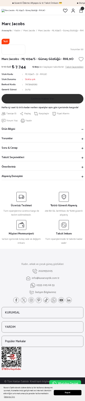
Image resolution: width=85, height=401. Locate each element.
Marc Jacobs (13, 24)
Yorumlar (7, 138)
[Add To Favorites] (81, 59)
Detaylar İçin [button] (9, 397)
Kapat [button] (67, 392)
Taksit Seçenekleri (13, 157)
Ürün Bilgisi (8, 129)
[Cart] (81, 10)
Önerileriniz (9, 167)
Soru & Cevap (10, 148)
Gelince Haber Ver (42, 98)
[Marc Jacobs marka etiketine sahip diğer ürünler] (13, 49)
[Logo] (23, 10)
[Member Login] (73, 10)
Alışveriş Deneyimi (12, 176)
